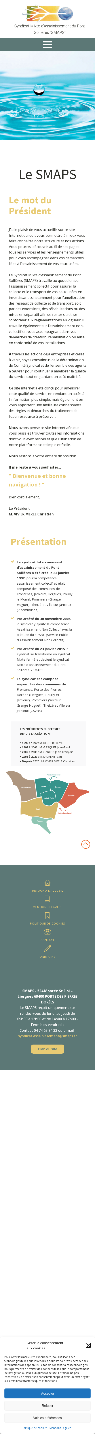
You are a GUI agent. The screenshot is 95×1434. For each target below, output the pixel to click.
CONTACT (47, 940)
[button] (88, 1345)
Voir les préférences (47, 1418)
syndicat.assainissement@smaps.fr (47, 1036)
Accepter (47, 1393)
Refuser (47, 1405)
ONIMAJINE (47, 957)
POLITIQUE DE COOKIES (47, 923)
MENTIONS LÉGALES (48, 907)
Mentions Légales (60, 1428)
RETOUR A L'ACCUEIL (47, 890)
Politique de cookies (34, 1428)
